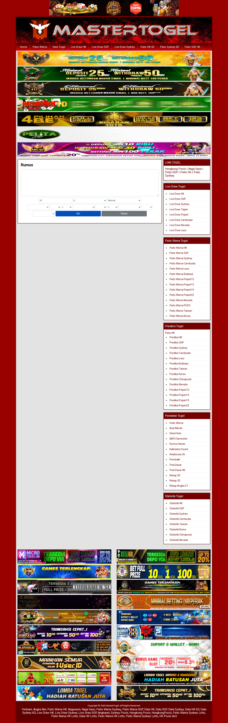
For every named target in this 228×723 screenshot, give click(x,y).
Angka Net (39, 709)
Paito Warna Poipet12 (182, 279)
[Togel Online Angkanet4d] (164, 647)
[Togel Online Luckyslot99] (164, 571)
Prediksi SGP (177, 342)
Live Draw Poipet (179, 214)
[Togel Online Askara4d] (64, 617)
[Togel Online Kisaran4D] (114, 104)
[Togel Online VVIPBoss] (114, 58)
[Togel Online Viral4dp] (114, 149)
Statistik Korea (178, 529)
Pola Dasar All (177, 470)
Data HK (149, 709)
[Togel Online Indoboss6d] (164, 556)
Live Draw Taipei (179, 209)
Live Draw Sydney (125, 47)
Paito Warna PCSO (180, 305)
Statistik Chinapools (181, 534)
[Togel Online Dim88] (114, 73)
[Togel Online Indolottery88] (164, 632)
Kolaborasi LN (177, 454)
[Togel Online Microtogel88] (64, 556)
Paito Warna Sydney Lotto (189, 712)
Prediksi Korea (178, 374)
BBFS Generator (179, 438)
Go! (78, 213)
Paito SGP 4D (192, 47)
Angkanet (104, 712)
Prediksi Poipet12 (179, 389)
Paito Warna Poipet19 (182, 289)
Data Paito (176, 433)
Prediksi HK (176, 337)
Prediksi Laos (177, 358)
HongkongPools (162, 712)
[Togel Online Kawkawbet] (64, 587)
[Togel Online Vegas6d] (64, 602)
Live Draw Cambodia (181, 220)
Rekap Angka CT (179, 485)
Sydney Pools (119, 712)
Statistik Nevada (179, 540)
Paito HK (185, 172)
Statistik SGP (177, 508)
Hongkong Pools (175, 169)
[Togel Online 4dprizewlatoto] (64, 662)
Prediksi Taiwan (178, 368)
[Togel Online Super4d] (114, 89)
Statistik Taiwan (179, 524)
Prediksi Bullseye (179, 363)
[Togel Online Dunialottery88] (164, 602)
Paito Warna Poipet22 (182, 294)
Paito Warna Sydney (181, 258)
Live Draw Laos (178, 230)
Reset (124, 213)
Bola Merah (176, 428)
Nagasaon (74, 709)
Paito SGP (171, 172)
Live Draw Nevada (180, 225)
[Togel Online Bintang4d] (64, 632)
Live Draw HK (78, 47)
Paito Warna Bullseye (181, 274)
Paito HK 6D (147, 47)
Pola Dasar (176, 464)
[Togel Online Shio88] (164, 678)
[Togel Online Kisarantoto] (114, 119)
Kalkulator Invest (179, 449)
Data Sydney (176, 709)
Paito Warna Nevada (181, 300)
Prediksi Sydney (178, 347)
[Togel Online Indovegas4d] (164, 693)
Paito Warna (40, 47)
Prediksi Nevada (179, 384)
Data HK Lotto (88, 716)
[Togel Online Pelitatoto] (114, 134)
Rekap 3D (175, 475)
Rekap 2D (175, 480)
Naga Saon (195, 169)
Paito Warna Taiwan (181, 310)
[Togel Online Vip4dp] (164, 587)
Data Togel (59, 47)
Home (23, 47)
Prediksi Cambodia (180, 353)
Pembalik (175, 459)
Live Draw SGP (100, 47)
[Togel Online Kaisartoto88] (64, 678)
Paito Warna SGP (179, 253)
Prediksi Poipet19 (179, 400)
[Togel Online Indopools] (164, 662)
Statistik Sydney (179, 513)
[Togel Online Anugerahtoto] (164, 617)
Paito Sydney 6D (169, 47)
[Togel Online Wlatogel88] (64, 647)
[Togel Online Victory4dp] (64, 571)
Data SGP (161, 709)
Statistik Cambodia (180, 518)
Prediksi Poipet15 (179, 395)
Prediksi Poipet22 (179, 405)
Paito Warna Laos (179, 268)
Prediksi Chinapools (180, 379)
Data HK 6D (192, 709)
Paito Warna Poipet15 (182, 284)
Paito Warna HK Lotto (64, 716)
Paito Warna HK (178, 247)
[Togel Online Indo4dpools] (64, 693)
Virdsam (27, 709)
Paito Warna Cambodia (182, 263)
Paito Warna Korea (180, 315)
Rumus (27, 165)
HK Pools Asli (168, 716)
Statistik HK (176, 503)
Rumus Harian (177, 443)
